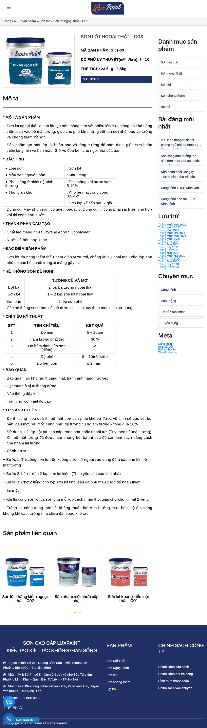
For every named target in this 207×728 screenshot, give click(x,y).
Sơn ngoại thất (171, 73)
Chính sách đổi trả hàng (175, 674)
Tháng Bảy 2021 (168, 247)
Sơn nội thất (169, 62)
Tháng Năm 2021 (169, 252)
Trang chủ (10, 21)
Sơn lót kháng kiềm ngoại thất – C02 (25, 598)
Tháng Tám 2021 (168, 244)
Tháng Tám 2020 (168, 261)
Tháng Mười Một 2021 (172, 235)
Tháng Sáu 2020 (168, 267)
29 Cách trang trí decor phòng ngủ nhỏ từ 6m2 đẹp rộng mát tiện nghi (180, 145)
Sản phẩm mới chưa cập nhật (77, 598)
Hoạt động (168, 301)
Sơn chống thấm (173, 96)
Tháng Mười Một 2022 (172, 224)
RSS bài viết (165, 346)
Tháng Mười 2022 (169, 227)
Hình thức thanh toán (173, 681)
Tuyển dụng (169, 323)
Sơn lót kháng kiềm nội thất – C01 (128, 598)
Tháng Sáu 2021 (168, 250)
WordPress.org (167, 352)
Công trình (168, 290)
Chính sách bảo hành (173, 667)
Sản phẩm (28, 21)
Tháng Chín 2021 (169, 241)
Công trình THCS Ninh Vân (180, 188)
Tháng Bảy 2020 (168, 264)
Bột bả (165, 107)
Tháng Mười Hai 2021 (171, 233)
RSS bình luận (167, 349)
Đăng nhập (165, 343)
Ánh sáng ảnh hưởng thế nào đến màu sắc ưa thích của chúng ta (180, 161)
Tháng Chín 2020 (169, 258)
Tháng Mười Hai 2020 (171, 255)
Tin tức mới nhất (173, 312)
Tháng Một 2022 (168, 230)
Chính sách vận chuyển (175, 688)
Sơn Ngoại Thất (118, 668)
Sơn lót (45, 21)
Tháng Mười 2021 (169, 238)
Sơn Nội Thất (116, 661)
